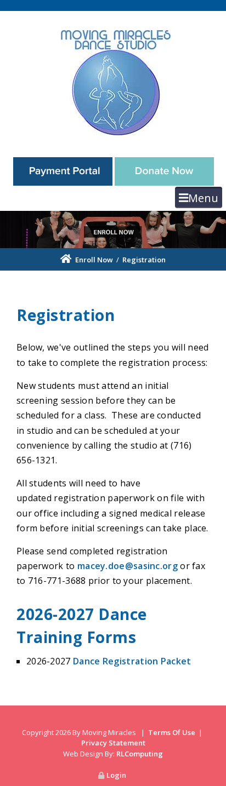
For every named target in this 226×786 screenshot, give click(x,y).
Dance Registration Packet (132, 661)
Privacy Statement (113, 743)
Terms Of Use (171, 732)
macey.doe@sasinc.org (127, 566)
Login (116, 775)
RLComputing (139, 754)
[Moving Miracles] (113, 81)
